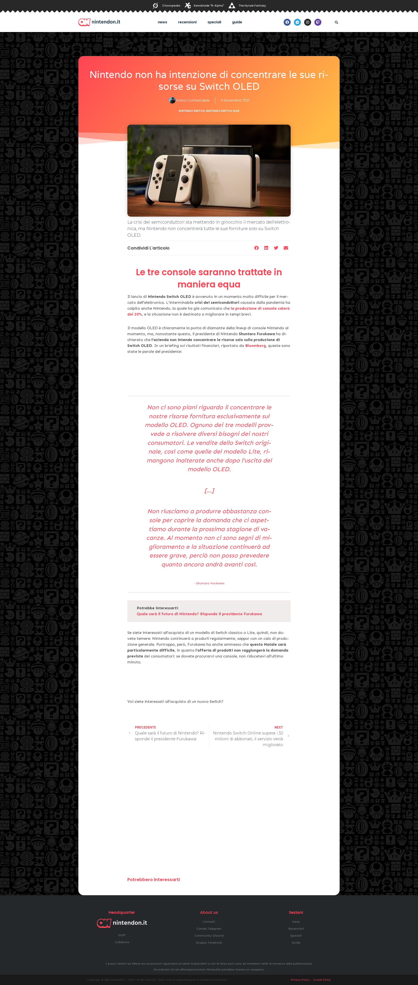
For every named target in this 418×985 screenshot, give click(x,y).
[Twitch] (317, 22)
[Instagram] (307, 22)
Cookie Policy (322, 979)
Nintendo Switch (192, 111)
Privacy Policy (300, 979)
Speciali (214, 22)
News (162, 22)
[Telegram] (297, 22)
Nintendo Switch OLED (222, 111)
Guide (237, 22)
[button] (336, 22)
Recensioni (187, 22)
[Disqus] (209, 814)
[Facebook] (287, 22)
